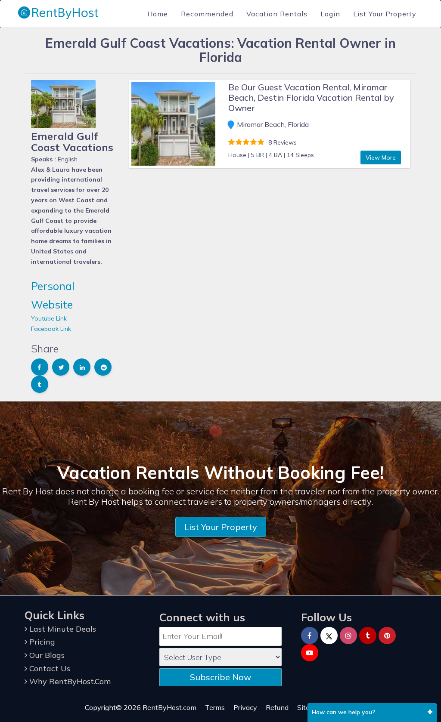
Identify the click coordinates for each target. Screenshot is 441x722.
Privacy (245, 707)
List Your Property (384, 13)
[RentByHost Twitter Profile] (329, 635)
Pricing (41, 642)
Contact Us (48, 668)
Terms (215, 707)
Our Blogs (46, 655)
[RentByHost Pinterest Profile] (387, 635)
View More (381, 157)
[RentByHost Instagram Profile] (348, 635)
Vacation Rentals (276, 13)
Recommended (207, 13)
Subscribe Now (220, 677)
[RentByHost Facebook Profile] (309, 635)
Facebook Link (51, 329)
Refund (277, 707)
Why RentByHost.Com (69, 681)
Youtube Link (49, 318)
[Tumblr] (367, 635)
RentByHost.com (169, 707)
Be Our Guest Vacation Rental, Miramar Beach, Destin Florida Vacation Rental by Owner (311, 97)
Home (157, 13)
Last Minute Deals (61, 629)
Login (330, 13)
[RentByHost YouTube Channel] (309, 652)
